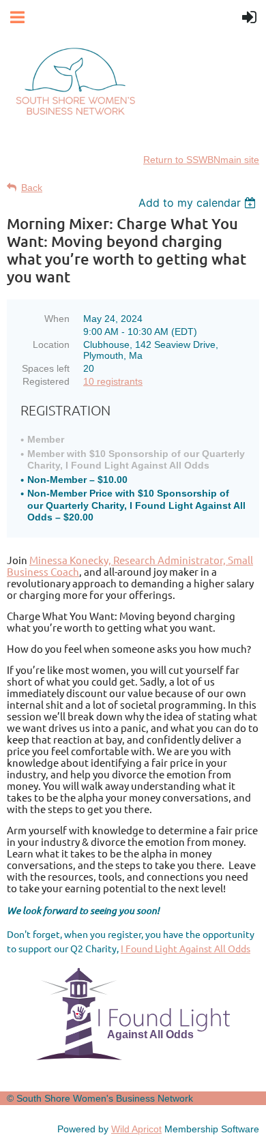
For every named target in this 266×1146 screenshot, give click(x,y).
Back (31, 187)
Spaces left (46, 368)
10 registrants (113, 381)
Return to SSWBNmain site (201, 159)
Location (51, 344)
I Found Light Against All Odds (185, 948)
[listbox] (198, 202)
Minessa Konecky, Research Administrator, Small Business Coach (130, 565)
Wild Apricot (136, 1128)
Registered (46, 381)
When (57, 318)
